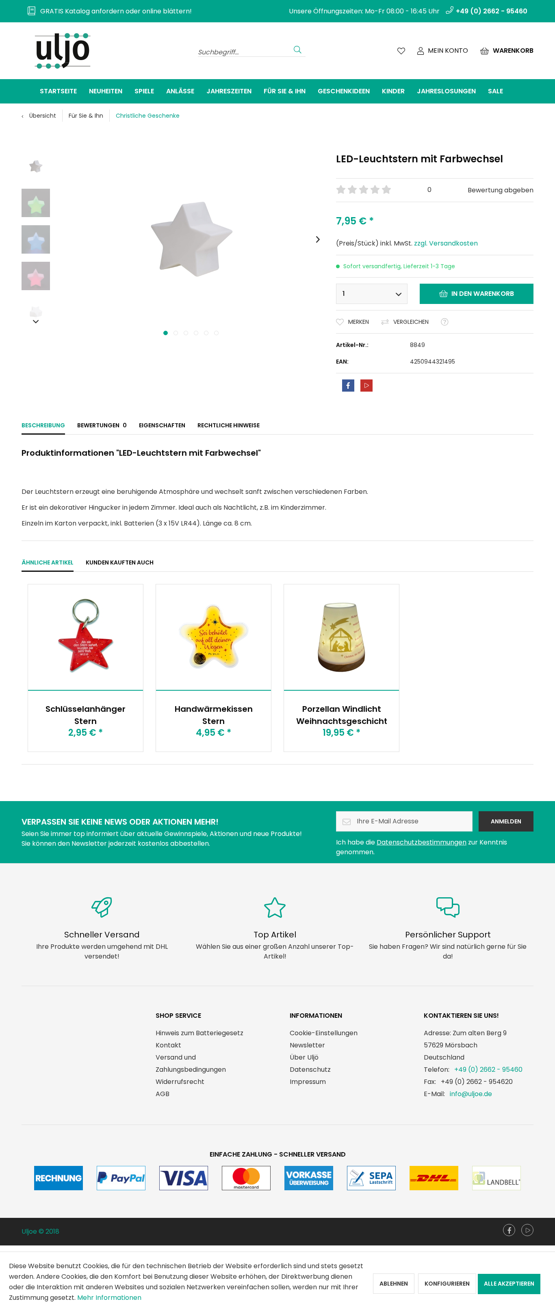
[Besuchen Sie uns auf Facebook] (509, 1230)
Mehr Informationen (109, 1297)
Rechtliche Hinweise (228, 425)
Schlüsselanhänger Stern (86, 714)
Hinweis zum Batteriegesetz (199, 1033)
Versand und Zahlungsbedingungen (191, 1063)
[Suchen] (298, 49)
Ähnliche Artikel (48, 562)
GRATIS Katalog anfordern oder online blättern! (113, 11)
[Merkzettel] (401, 51)
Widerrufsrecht (180, 1081)
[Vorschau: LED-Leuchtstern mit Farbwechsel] (36, 166)
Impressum (308, 1081)
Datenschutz (310, 1069)
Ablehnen (393, 1284)
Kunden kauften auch (120, 562)
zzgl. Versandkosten (446, 243)
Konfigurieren (447, 1284)
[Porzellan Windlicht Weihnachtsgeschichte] (341, 637)
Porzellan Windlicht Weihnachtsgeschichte (341, 714)
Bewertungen (102, 425)
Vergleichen (411, 322)
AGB (162, 1094)
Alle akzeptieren (509, 1284)
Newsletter (307, 1045)
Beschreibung (43, 425)
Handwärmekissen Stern (214, 714)
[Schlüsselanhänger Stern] (85, 637)
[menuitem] (106, 11)
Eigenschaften (162, 425)
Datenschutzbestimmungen (421, 842)
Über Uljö (304, 1057)
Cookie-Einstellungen (324, 1033)
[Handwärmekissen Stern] (213, 637)
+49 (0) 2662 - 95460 (488, 1069)
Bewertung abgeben (500, 190)
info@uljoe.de (471, 1094)
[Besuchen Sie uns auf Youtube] (527, 1230)
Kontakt (168, 1045)
